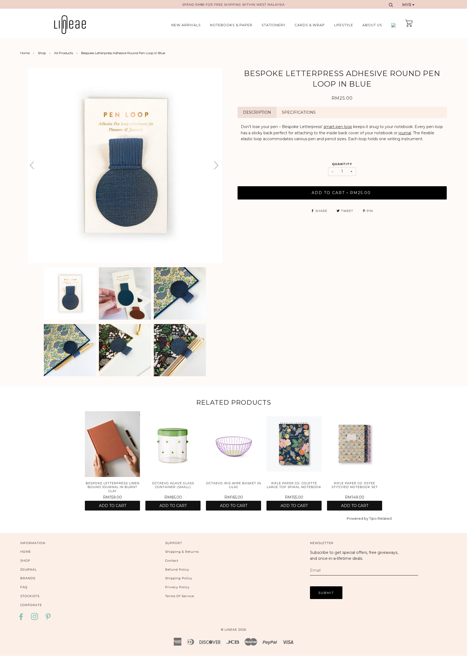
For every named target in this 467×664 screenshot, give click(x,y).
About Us (372, 25)
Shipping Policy (178, 578)
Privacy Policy (177, 587)
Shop (42, 53)
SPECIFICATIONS (299, 112)
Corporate (31, 605)
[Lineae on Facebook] (22, 618)
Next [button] (224, 167)
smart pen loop (337, 126)
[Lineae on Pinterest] (48, 618)
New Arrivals (186, 25)
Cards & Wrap (310, 25)
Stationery (273, 25)
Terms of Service (179, 596)
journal (405, 132)
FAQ (24, 587)
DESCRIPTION (257, 112)
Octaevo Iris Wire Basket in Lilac (233, 485)
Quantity (342, 164)
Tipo (373, 518)
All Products (63, 53)
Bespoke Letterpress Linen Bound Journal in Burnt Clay (112, 487)
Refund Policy (177, 569)
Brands (27, 578)
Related (385, 518)
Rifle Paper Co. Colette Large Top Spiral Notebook (294, 485)
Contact (171, 560)
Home (25, 53)
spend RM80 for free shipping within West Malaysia (233, 4)
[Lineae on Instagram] (34, 618)
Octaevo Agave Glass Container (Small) (173, 485)
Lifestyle (343, 25)
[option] (124, 165)
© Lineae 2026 (233, 630)
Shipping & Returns (182, 552)
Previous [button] (27, 165)
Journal (28, 569)
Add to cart (112, 505)
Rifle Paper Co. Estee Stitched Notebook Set (355, 485)
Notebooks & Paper (231, 25)
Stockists (29, 596)
